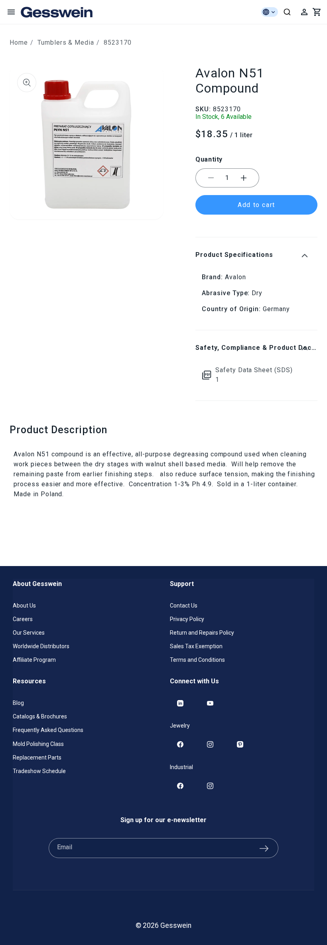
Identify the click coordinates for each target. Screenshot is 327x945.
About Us (24, 605)
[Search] (287, 12)
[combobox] (287, 12)
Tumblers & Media (65, 42)
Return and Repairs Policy (202, 632)
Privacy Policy (187, 619)
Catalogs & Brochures (40, 716)
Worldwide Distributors (41, 646)
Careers (23, 619)
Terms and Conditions (197, 660)
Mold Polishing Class (38, 744)
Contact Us (183, 605)
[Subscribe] (264, 848)
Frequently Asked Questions (48, 730)
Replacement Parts (37, 757)
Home (19, 42)
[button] (11, 12)
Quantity (209, 159)
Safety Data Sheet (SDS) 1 (254, 374)
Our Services (29, 632)
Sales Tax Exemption (196, 646)
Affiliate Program (34, 660)
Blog (18, 703)
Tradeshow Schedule (39, 771)
